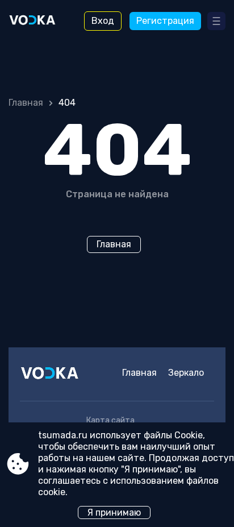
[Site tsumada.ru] (40, 21)
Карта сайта (110, 420)
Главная (26, 102)
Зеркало (186, 372)
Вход (102, 20)
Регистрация (165, 20)
